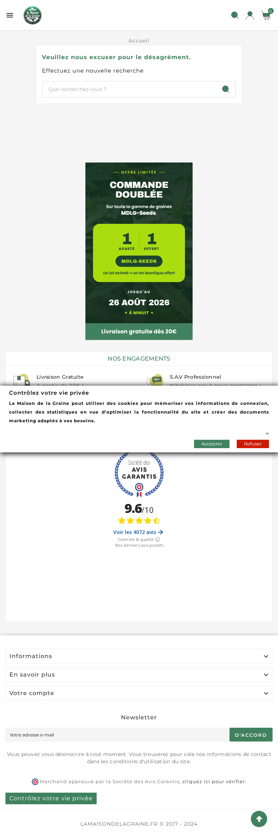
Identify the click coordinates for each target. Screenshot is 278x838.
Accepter (211, 444)
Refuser (253, 444)
